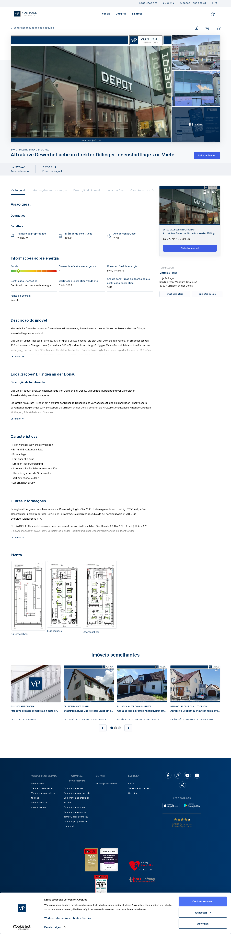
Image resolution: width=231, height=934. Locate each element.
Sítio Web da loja (207, 294)
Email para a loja (175, 294)
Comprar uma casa (73, 788)
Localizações (115, 190)
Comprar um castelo (74, 807)
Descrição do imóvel (86, 190)
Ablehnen (203, 923)
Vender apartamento (42, 788)
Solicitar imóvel (207, 155)
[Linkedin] (197, 775)
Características (140, 190)
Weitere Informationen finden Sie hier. (68, 918)
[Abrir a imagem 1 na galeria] (91, 88)
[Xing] (182, 784)
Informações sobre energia (49, 190)
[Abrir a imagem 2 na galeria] (196, 52)
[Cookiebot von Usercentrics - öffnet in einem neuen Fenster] (22, 927)
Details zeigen (52, 927)
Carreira (132, 793)
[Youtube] (187, 775)
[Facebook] (168, 775)
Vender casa (37, 783)
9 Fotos (211, 192)
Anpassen (201, 912)
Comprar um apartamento (77, 793)
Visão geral (18, 190)
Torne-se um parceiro (139, 788)
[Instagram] (177, 775)
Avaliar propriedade (106, 783)
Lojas (131, 783)
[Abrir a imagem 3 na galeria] (196, 88)
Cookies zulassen (202, 901)
